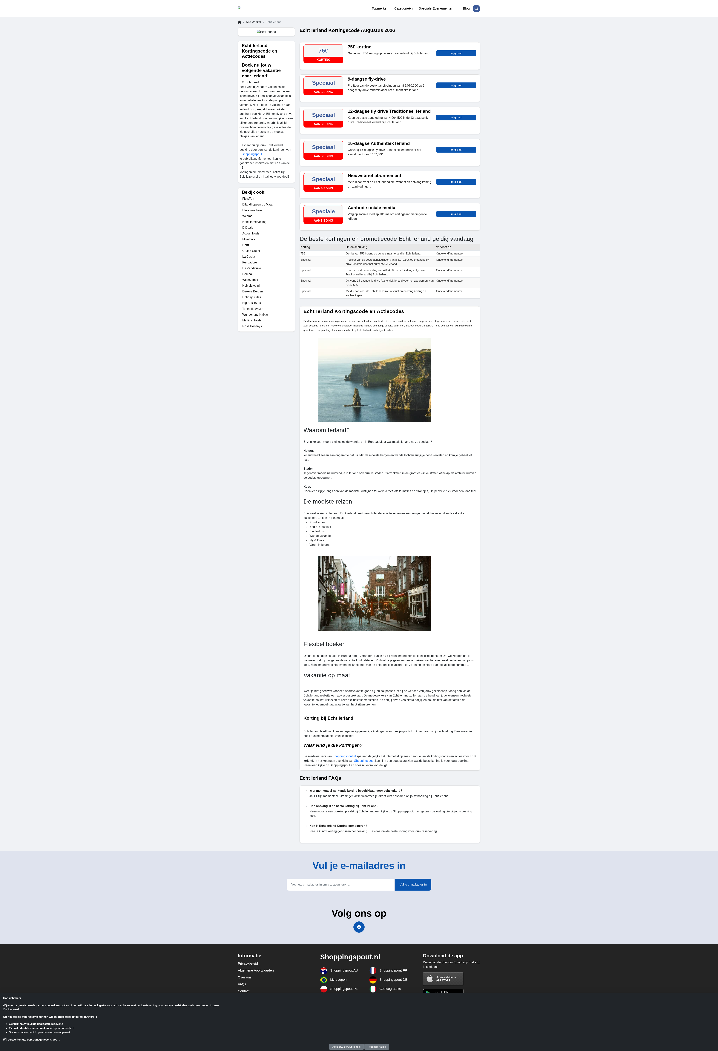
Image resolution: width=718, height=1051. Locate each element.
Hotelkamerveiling (254, 221)
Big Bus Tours (251, 303)
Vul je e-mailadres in (413, 884)
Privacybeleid (248, 963)
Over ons (244, 977)
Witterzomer (250, 279)
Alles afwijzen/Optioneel (346, 1046)
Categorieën (403, 8)
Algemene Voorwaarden (256, 970)
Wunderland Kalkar (255, 314)
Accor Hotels (250, 233)
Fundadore (249, 262)
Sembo (247, 274)
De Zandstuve (251, 268)
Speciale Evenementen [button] (436, 8)
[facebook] (359, 927)
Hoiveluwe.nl (251, 285)
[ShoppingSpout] (256, 8)
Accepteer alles (377, 1046)
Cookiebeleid (11, 1009)
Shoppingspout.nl (344, 756)
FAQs (242, 984)
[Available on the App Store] (443, 979)
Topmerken (380, 8)
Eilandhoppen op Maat (257, 204)
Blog (466, 8)
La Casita (248, 256)
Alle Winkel (253, 22)
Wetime (247, 216)
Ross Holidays (252, 326)
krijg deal (456, 53)
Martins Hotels (251, 320)
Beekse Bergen (252, 291)
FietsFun (248, 198)
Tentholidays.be (252, 308)
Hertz (245, 245)
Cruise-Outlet (251, 250)
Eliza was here (252, 210)
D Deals (247, 227)
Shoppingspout (252, 154)
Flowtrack (248, 239)
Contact (243, 991)
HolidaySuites (251, 297)
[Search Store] (476, 8)
